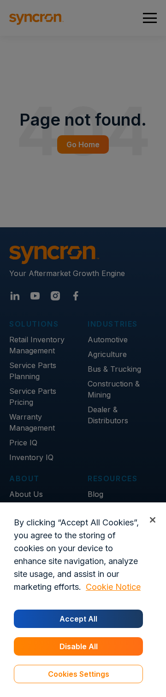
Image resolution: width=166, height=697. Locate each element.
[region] (83, 599)
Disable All (78, 646)
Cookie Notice (113, 587)
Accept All (78, 618)
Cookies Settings (78, 674)
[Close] (152, 519)
